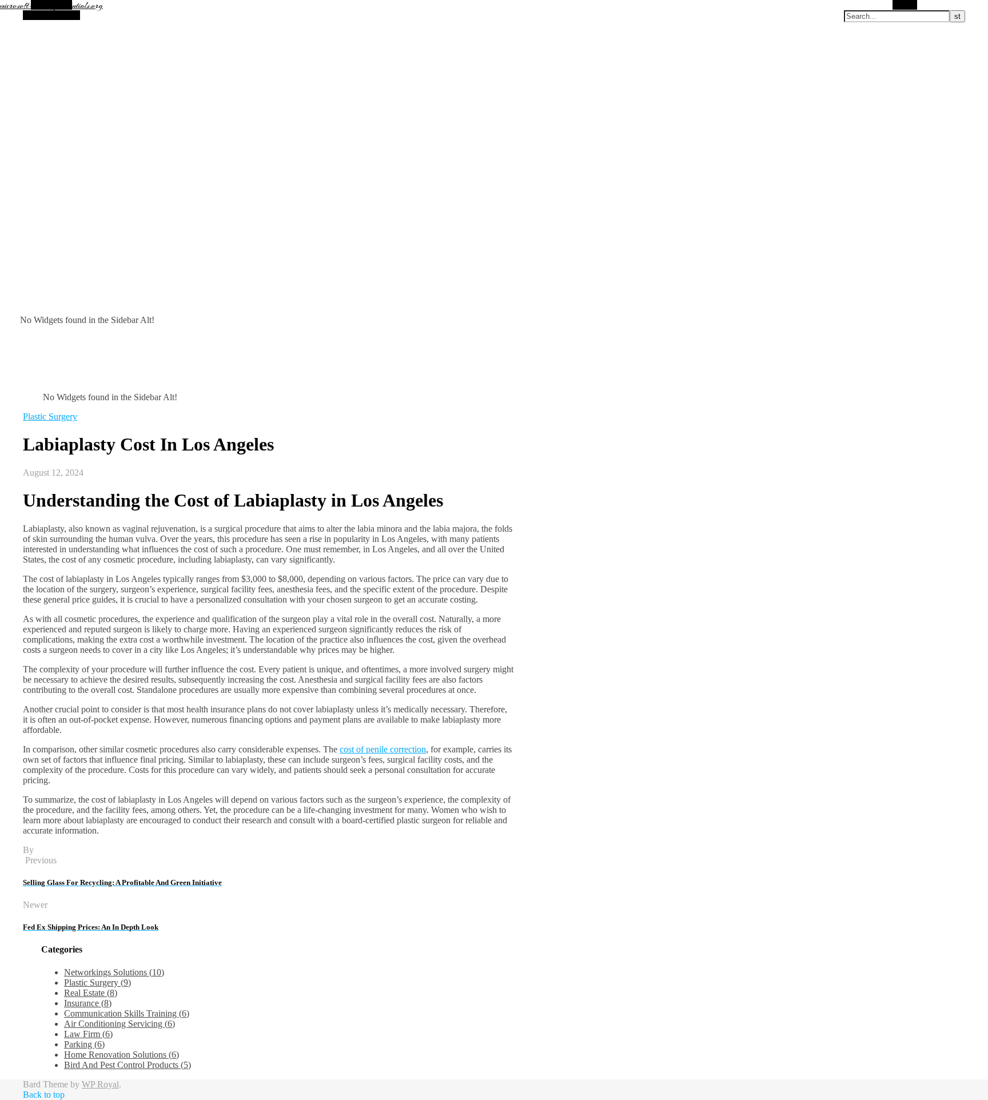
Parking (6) (84, 1044)
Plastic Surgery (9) (97, 982)
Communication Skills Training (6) (126, 1013)
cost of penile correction (383, 749)
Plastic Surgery (50, 416)
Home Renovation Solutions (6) (121, 1054)
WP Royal (100, 1084)
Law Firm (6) (88, 1034)
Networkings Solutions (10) (114, 972)
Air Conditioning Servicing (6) (119, 1024)
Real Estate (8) (90, 993)
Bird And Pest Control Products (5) (127, 1065)
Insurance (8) (87, 1003)
